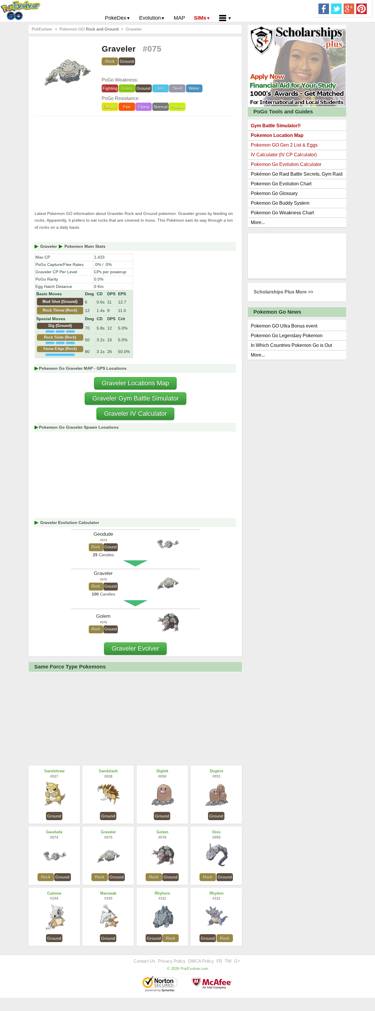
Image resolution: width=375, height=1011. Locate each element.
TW (228, 961)
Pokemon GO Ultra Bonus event (284, 325)
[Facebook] (323, 8)
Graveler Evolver (135, 648)
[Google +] (349, 8)
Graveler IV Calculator (135, 413)
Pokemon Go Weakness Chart (282, 212)
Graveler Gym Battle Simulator (135, 398)
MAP (179, 18)
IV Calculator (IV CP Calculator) (284, 154)
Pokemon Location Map (277, 135)
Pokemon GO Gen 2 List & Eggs (284, 145)
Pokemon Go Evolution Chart (281, 183)
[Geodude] (167, 544)
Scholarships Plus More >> (283, 291)
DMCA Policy (201, 961)
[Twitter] (336, 8)
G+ (237, 961)
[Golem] (167, 623)
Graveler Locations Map (135, 383)
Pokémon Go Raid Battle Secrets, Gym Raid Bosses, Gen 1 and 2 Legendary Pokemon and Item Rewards (296, 175)
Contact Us (144, 961)
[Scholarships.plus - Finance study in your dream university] (297, 65)
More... (258, 222)
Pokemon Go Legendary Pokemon (287, 335)
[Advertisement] (135, 163)
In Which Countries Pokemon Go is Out (291, 345)
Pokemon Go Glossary (274, 193)
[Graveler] (167, 583)
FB (219, 961)
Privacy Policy (171, 961)
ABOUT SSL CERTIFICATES (160, 984)
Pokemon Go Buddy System (280, 203)
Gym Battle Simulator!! (276, 125)
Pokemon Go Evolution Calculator (286, 164)
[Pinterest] (361, 8)
